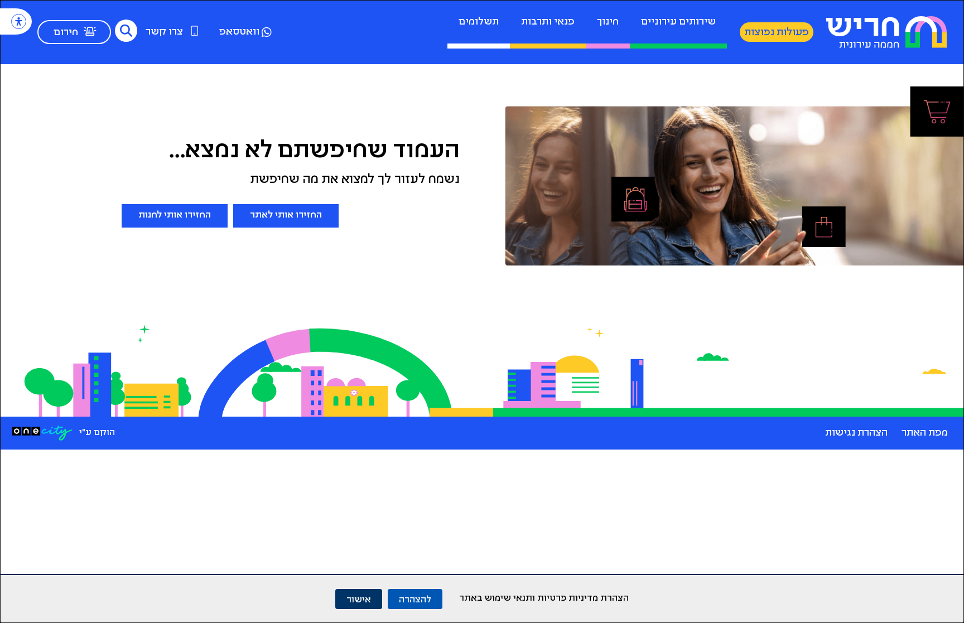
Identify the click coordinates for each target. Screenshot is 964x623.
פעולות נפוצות (776, 32)
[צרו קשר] (195, 31)
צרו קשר (164, 32)
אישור (358, 599)
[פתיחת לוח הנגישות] (18, 21)
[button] (126, 31)
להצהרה (415, 599)
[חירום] (90, 31)
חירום (66, 32)
